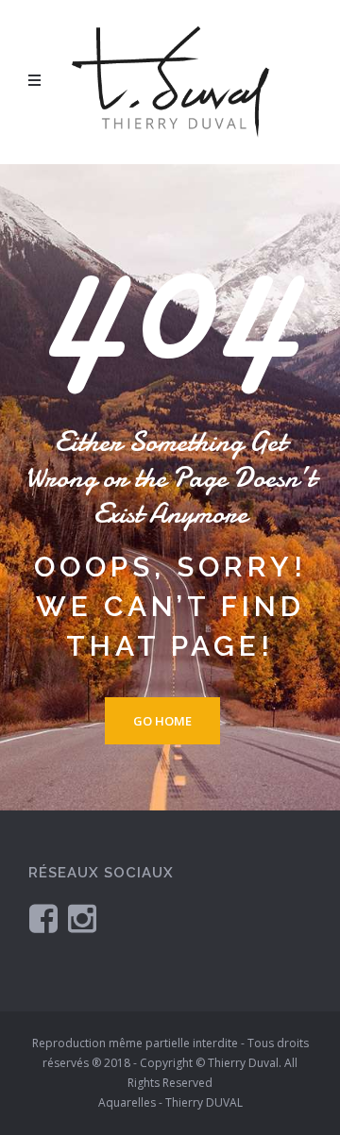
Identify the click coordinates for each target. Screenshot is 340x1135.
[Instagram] (82, 917)
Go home (162, 720)
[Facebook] (43, 917)
